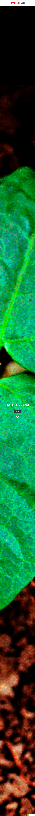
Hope (17, 411)
